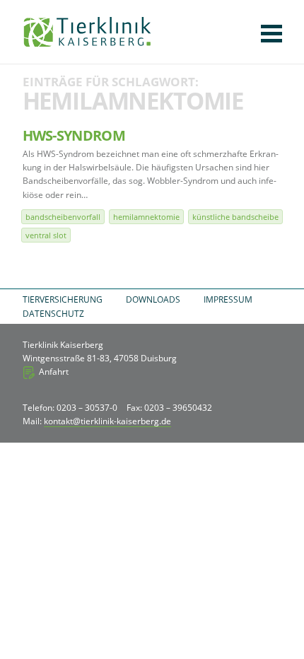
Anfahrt (54, 372)
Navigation (271, 33)
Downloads (153, 299)
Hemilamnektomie (146, 216)
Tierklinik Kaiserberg (87, 32)
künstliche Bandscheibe (235, 216)
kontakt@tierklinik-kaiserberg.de (107, 421)
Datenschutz (53, 314)
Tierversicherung (63, 299)
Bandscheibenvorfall (62, 216)
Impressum (228, 299)
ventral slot (45, 235)
